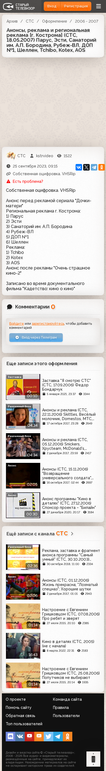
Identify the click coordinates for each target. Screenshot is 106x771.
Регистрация (76, 6)
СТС (30, 21)
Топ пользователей (24, 724)
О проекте (16, 699)
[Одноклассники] (101, 167)
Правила (61, 707)
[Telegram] (94, 167)
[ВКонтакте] (79, 167)
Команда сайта (67, 699)
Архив (12, 21)
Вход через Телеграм (39, 337)
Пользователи (66, 716)
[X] (86, 167)
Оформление (54, 21)
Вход (52, 6)
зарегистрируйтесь (48, 323)
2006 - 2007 (86, 21)
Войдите (16, 323)
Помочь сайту (19, 707)
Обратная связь (20, 716)
